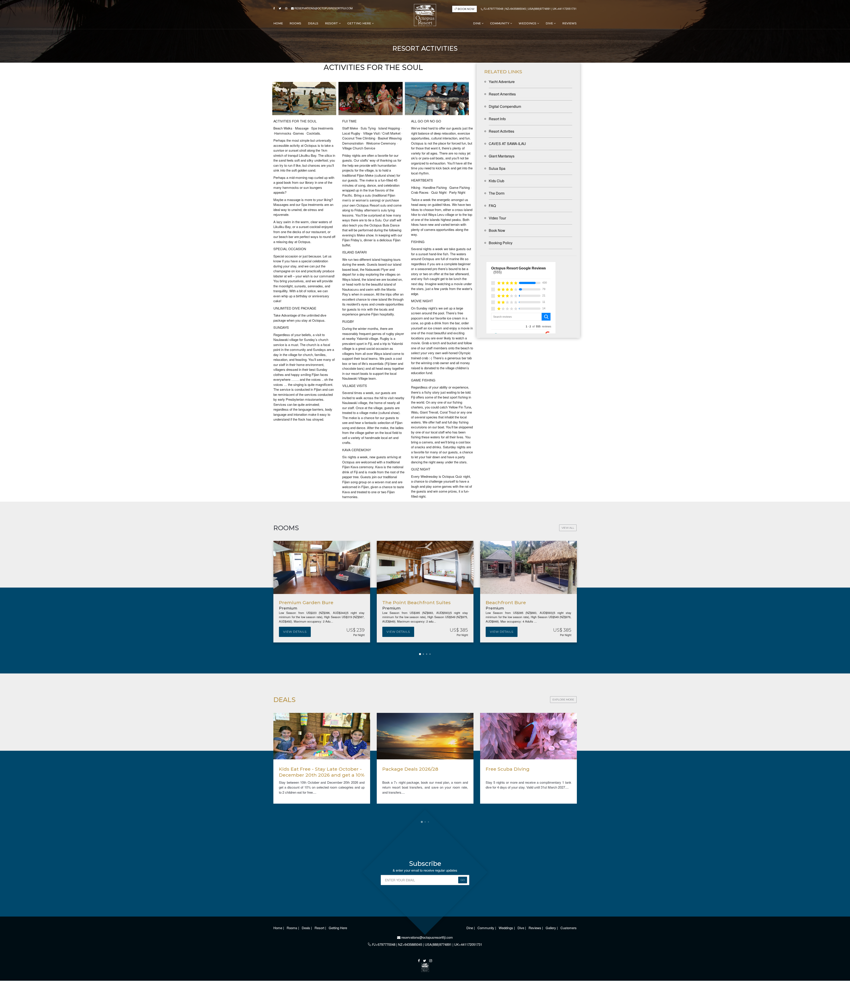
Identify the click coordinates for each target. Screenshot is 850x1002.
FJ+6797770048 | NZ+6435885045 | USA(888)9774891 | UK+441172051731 (530, 8)
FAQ (492, 205)
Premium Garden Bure (306, 602)
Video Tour (497, 218)
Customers (568, 927)
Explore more (563, 699)
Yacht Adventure (502, 81)
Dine (477, 23)
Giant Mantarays (501, 156)
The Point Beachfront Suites (416, 602)
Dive (550, 23)
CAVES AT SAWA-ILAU (507, 143)
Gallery (551, 927)
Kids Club (496, 180)
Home (278, 927)
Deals (306, 927)
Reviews (535, 927)
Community (500, 23)
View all (568, 527)
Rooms (292, 927)
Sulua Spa (497, 168)
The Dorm (496, 193)
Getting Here (359, 23)
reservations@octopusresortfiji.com (323, 8)
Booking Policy (500, 242)
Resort (332, 23)
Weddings (528, 23)
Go (463, 880)
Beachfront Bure (506, 602)
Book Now (497, 230)
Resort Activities (501, 131)
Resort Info (497, 118)
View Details (295, 632)
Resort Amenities (502, 94)
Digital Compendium (505, 106)
